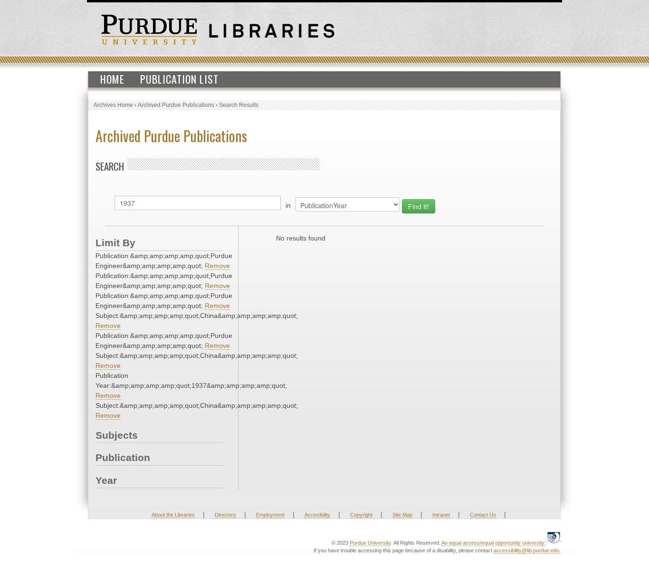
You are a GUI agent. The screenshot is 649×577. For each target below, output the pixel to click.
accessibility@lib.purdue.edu (526, 550)
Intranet (441, 515)
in (288, 205)
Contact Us (483, 515)
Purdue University (370, 543)
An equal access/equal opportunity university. (493, 543)
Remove (217, 265)
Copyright (361, 515)
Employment (270, 515)
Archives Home (113, 105)
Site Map (402, 515)
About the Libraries (173, 515)
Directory (225, 515)
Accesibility (317, 515)
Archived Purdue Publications (176, 105)
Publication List (179, 79)
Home (112, 79)
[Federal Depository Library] (553, 537)
